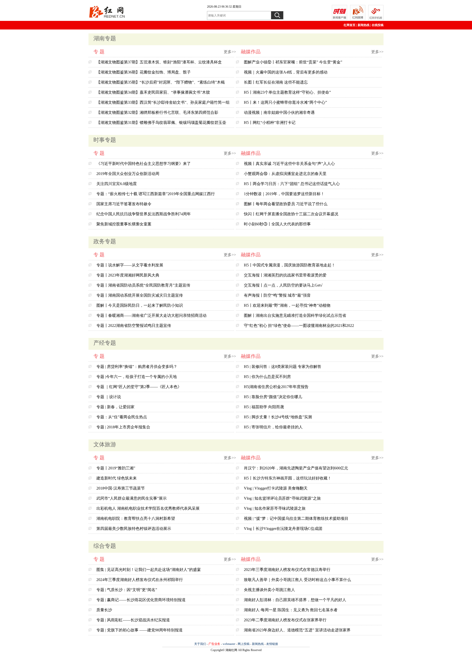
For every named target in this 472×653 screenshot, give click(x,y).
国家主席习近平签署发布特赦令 (123, 204)
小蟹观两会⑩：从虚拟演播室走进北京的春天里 (285, 174)
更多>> (230, 52)
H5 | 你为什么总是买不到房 (267, 377)
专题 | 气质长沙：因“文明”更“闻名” (126, 590)
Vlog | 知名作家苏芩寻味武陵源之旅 (275, 508)
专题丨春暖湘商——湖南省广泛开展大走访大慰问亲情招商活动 (151, 315)
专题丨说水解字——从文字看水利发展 (129, 265)
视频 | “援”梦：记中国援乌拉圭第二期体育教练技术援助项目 (296, 518)
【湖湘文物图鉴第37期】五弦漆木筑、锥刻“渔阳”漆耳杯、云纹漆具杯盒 (159, 62)
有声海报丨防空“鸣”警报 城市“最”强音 (277, 295)
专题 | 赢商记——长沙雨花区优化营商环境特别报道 (141, 600)
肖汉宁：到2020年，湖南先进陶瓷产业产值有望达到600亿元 (296, 468)
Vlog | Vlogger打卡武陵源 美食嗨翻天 (276, 488)
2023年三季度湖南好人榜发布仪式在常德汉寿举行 (287, 569)
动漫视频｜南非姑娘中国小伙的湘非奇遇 (279, 112)
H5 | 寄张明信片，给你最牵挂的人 (273, 427)
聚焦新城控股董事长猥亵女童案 (123, 224)
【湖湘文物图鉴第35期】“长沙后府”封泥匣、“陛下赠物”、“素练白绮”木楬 (160, 82)
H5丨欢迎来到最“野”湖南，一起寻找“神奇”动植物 (287, 305)
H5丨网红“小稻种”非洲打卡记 (269, 122)
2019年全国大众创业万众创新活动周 (127, 174)
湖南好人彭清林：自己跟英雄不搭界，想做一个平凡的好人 (295, 600)
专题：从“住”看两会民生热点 (121, 417)
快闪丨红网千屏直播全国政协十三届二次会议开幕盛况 (291, 214)
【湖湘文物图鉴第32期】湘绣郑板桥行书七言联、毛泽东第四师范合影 (157, 112)
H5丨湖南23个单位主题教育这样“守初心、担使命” (287, 92)
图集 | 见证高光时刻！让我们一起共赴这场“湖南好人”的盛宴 (148, 569)
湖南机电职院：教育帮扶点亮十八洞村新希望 (135, 518)
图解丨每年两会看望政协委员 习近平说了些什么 (285, 204)
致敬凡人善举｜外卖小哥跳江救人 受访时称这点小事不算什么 (297, 580)
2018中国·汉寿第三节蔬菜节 (120, 488)
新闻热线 (363, 25)
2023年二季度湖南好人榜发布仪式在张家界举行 (285, 620)
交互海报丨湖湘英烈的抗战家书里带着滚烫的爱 (285, 275)
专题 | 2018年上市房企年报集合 (123, 427)
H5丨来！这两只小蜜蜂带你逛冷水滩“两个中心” (285, 102)
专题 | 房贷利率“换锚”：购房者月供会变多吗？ (136, 366)
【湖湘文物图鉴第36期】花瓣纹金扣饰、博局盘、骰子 (143, 72)
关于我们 (200, 644)
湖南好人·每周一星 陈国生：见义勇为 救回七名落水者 (291, 610)
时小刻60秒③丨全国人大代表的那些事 (277, 224)
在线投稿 (378, 25)
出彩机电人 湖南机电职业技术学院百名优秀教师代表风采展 (148, 508)
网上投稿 (244, 644)
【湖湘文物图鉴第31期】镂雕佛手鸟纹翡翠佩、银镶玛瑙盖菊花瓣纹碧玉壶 (161, 122)
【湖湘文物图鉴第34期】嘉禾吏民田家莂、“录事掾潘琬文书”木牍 (153, 92)
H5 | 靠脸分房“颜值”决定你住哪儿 (273, 397)
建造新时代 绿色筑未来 (116, 478)
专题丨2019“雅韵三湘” (115, 468)
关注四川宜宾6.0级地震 (116, 184)
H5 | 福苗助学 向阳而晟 (264, 407)
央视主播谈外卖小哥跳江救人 (269, 590)
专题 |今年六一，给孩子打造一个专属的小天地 (136, 377)
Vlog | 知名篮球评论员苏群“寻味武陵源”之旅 (282, 498)
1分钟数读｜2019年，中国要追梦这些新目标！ (284, 194)
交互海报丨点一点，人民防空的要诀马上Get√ (283, 285)
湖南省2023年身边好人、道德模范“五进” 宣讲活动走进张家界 (297, 630)
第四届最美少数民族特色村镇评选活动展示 (133, 528)
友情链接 (272, 644)
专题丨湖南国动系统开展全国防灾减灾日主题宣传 (139, 295)
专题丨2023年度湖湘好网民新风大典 (127, 275)
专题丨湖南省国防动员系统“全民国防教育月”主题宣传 (143, 285)
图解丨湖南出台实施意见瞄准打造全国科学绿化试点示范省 (295, 315)
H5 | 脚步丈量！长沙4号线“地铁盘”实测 (278, 417)
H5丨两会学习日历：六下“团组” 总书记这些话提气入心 (292, 184)
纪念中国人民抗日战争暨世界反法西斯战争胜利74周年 (143, 214)
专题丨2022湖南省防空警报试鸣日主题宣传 (133, 325)
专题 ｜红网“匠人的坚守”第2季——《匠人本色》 (138, 387)
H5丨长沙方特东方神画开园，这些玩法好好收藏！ (287, 478)
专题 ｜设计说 (108, 397)
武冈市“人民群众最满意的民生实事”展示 (131, 498)
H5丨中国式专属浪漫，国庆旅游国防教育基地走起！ (289, 265)
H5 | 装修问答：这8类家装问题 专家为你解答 (282, 366)
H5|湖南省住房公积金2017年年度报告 (276, 387)
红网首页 (349, 25)
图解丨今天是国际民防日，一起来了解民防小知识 (139, 305)
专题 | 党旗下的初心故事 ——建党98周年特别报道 (139, 630)
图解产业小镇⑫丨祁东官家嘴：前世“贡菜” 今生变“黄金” (293, 62)
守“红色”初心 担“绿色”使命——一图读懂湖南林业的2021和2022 (299, 325)
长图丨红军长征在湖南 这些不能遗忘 (276, 82)
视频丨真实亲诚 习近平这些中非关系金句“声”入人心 (289, 163)
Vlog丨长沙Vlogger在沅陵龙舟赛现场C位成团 (283, 528)
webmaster (229, 644)
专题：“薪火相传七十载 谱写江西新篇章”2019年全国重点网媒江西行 (155, 194)
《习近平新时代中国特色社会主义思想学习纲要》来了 (143, 163)
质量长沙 (104, 610)
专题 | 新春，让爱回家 (115, 407)
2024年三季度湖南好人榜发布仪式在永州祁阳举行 (139, 580)
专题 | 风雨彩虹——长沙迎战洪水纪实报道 (133, 620)
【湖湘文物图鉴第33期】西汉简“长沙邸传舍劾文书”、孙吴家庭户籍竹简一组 (163, 102)
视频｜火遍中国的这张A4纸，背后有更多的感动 (285, 72)
